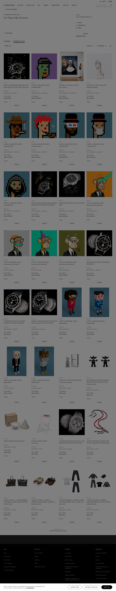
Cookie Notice (30, 588)
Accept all (107, 587)
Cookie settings (74, 587)
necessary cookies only (91, 587)
